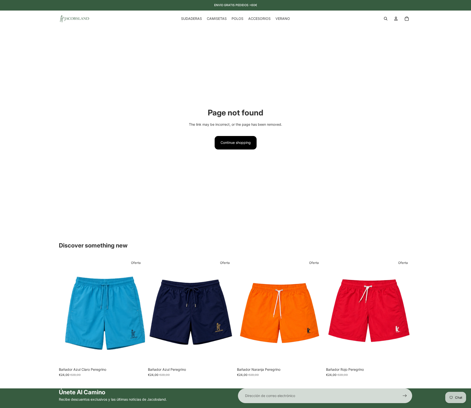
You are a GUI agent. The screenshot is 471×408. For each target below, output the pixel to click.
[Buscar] (385, 18)
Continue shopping (236, 142)
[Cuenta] (396, 18)
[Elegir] (137, 357)
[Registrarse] (405, 396)
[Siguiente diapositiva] (137, 311)
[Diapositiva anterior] (66, 311)
